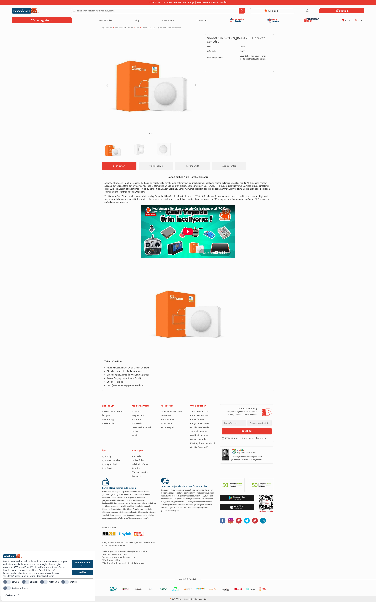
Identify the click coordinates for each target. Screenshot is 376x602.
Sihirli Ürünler (168, 419)
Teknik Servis (156, 165)
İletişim (106, 415)
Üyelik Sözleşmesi (199, 435)
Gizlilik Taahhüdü (199, 447)
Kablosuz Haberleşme (124, 27)
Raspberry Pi (137, 415)
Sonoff (242, 46)
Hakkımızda (108, 423)
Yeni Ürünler (105, 20)
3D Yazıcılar (167, 423)
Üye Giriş (106, 456)
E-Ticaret (179, 599)
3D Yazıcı (136, 411)
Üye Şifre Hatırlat (111, 460)
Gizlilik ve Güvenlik (199, 427)
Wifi (137, 27)
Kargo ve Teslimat (199, 423)
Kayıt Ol (246, 431)
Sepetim (135, 468)
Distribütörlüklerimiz (113, 411)
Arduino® (136, 419)
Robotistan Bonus (199, 415)
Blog (137, 20)
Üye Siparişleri (109, 464)
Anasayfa (108, 27)
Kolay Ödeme (197, 419)
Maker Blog (108, 419)
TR (346, 20)
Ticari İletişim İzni (199, 411)
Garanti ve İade (198, 439)
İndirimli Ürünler (139, 464)
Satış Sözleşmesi (198, 431)
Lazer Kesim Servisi (141, 427)
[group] (151, 81)
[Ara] (242, 11)
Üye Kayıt (107, 468)
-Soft (173, 599)
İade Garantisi (229, 165)
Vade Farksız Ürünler (171, 411)
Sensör (134, 435)
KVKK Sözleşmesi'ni (234, 438)
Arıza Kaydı (168, 20)
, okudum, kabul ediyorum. (245, 438)
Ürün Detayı (119, 165)
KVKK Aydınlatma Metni (202, 443)
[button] (149, 133)
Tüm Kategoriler (139, 472)
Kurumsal (202, 20)
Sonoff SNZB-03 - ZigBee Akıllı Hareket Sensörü (161, 27)
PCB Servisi (136, 423)
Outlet (134, 431)
